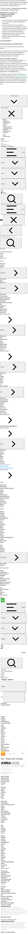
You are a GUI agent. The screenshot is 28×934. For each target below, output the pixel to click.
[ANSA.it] (1, 219)
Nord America (3, 347)
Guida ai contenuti (5, 891)
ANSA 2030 (3, 312)
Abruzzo (2, 511)
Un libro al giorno (4, 399)
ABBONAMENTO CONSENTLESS (8, 12)
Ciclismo (2, 461)
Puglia (1, 530)
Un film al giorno (4, 386)
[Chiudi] (13, 220)
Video (2, 191)
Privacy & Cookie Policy (6, 896)
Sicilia (1, 534)
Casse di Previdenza (5, 297)
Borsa (1, 280)
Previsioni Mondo (5, 744)
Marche (2, 526)
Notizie (2, 745)
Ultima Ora (2, 263)
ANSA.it (4, 119)
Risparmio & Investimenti (6, 302)
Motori (1, 493)
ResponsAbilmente (4, 496)
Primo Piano (3, 279)
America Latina (3, 339)
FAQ (1, 590)
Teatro (1, 382)
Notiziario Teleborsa (4, 589)
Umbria (2, 539)
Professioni (3, 288)
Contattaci (3, 782)
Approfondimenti (4, 401)
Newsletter (2, 592)
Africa (1, 337)
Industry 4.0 (3, 282)
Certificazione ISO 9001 (5, 906)
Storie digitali (3, 563)
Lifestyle (2, 491)
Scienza (2, 499)
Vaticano (2, 504)
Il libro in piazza (4, 409)
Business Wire (3, 309)
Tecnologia (2, 501)
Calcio (1, 451)
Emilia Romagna (5, 721)
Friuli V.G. (2, 519)
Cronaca (2, 265)
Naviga (3, 686)
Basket (1, 456)
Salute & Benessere (5, 498)
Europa (2, 342)
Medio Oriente (3, 344)
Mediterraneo (3, 345)
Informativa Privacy (14, 10)
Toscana (2, 535)
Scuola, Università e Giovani (7, 488)
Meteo (4, 134)
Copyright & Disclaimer (6, 899)
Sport (2, 443)
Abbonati (3, 138)
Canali (2, 173)
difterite (2, 256)
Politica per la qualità (6, 917)
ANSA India (5, 132)
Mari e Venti (4, 749)
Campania (2, 516)
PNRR (1, 307)
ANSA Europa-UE (6, 122)
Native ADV (3, 557)
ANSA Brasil (5, 129)
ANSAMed (5, 123)
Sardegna (2, 532)
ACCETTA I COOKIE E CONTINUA (8, 58)
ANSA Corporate (6, 136)
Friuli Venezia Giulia (6, 723)
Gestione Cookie (5, 898)
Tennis (1, 458)
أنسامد (4, 125)
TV (0, 384)
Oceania (2, 349)
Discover (2, 565)
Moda (1, 379)
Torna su (14, 762)
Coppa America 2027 (5, 464)
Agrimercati (3, 305)
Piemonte (2, 529)
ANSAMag (2, 549)
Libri (2, 392)
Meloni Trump (3, 258)
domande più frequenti (21, 75)
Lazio (1, 521)
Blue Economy (3, 310)
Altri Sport (2, 463)
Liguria (1, 522)
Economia (3, 272)
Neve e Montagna (5, 750)
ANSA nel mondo (5, 781)
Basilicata (2, 513)
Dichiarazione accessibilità (7, 902)
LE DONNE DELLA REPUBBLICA (8, 426)
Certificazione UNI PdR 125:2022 (7, 921)
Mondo (2, 330)
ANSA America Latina (7, 128)
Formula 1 (2, 453)
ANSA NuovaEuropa (7, 126)
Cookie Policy (4, 10)
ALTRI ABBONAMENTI (5, 40)
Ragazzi (2, 406)
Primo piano (4, 703)
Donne (1, 489)
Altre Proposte (3, 412)
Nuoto (1, 459)
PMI (1, 304)
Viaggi (1, 506)
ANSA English (6, 121)
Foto (2, 189)
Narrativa (2, 403)
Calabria (2, 514)
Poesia (1, 404)
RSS (1, 593)
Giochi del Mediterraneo (6, 251)
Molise (1, 527)
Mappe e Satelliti (5, 747)
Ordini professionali (4, 299)
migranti (2, 253)
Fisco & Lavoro (3, 296)
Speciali (2, 551)
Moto (1, 454)
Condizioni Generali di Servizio (19, 8)
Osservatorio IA (3, 494)
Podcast (2, 548)
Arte (1, 374)
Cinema (2, 376)
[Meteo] (3, 753)
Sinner (1, 255)
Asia (1, 341)
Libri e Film (2, 407)
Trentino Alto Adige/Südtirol (6, 537)
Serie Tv (2, 377)
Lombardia (2, 524)
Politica (2, 266)
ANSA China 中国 (6, 130)
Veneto (1, 542)
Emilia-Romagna (4, 518)
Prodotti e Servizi (5, 779)
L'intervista (2, 411)
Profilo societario (5, 778)
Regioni (3, 183)
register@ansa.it (23, 77)
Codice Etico (4, 901)
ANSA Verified (3, 486)
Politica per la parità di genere (8, 932)
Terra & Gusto (3, 502)
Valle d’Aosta (3, 540)
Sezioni (3, 162)
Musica (1, 381)
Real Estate (3, 300)
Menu (23, 152)
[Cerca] (11, 199)
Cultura (2, 366)
